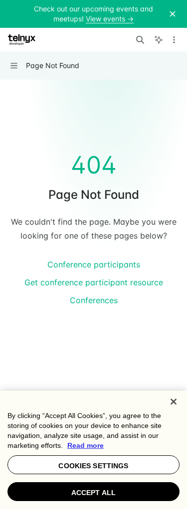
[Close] (174, 402)
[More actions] (174, 40)
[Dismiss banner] (172, 13)
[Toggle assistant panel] (158, 39)
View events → (110, 18)
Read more (85, 445)
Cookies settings (93, 466)
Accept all (93, 493)
